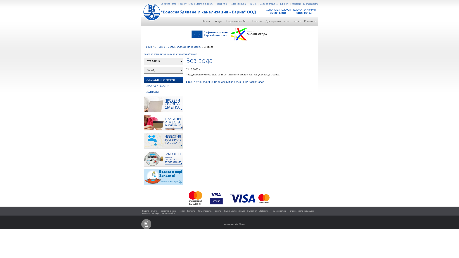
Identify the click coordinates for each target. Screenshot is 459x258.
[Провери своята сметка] (163, 105)
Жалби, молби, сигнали (201, 3)
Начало (206, 21)
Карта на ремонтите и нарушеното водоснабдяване (170, 54)
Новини (257, 21)
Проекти (182, 3)
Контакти (310, 21)
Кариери (296, 3)
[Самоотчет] (163, 160)
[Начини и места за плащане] (163, 123)
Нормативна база (237, 21)
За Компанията (168, 3)
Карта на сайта (310, 3)
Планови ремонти (157, 86)
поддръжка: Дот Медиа (234, 224)
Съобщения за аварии (189, 46)
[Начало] (152, 12)
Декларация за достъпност (283, 21)
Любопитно (221, 3)
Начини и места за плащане (263, 3)
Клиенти (284, 3)
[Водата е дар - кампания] (163, 178)
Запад (171, 46)
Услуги (219, 21)
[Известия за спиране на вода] (163, 141)
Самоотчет (252, 211)
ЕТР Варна (160, 46)
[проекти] (229, 34)
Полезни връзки (238, 3)
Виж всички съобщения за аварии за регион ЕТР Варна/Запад (226, 81)
